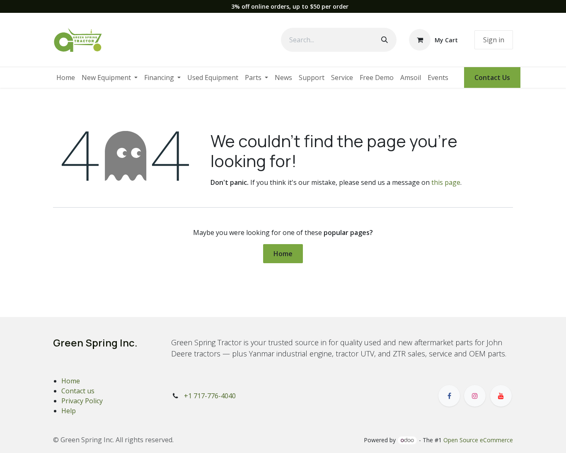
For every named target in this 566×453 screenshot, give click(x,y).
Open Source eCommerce (478, 440)
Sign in (493, 39)
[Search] (384, 40)
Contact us (77, 390)
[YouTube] (501, 396)
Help (68, 410)
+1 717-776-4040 (210, 395)
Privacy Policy (82, 400)
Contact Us (492, 77)
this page (445, 182)
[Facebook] (449, 396)
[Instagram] (475, 396)
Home (283, 253)
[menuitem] (65, 77)
